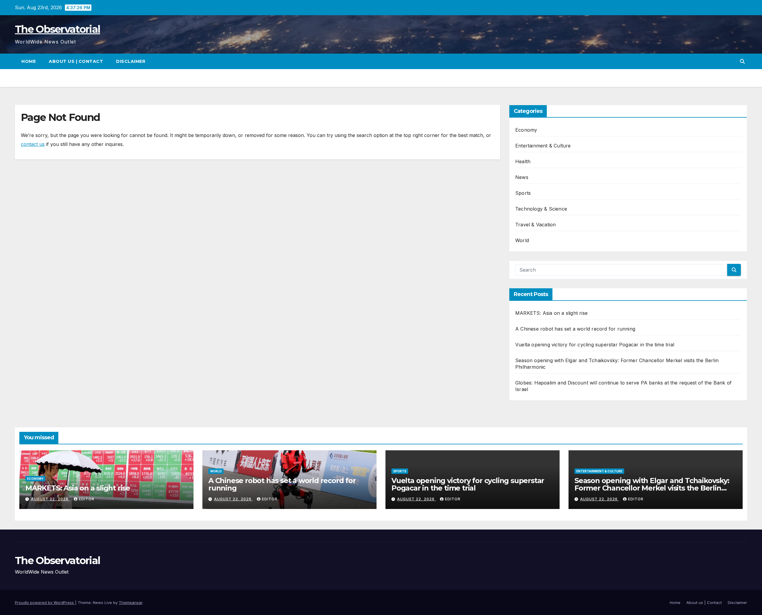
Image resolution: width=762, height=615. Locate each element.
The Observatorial (57, 29)
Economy (526, 130)
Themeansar (130, 602)
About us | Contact (76, 61)
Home (28, 61)
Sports (523, 193)
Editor (86, 499)
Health (522, 161)
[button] (742, 61)
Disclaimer (130, 61)
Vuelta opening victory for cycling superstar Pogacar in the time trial (594, 345)
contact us (33, 144)
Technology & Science (541, 209)
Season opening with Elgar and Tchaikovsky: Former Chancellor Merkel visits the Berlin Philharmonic (651, 488)
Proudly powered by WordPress (45, 602)
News (521, 177)
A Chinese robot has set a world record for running (575, 329)
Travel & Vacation (535, 225)
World (522, 240)
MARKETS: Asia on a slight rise (551, 313)
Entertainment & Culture (543, 146)
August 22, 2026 (50, 499)
